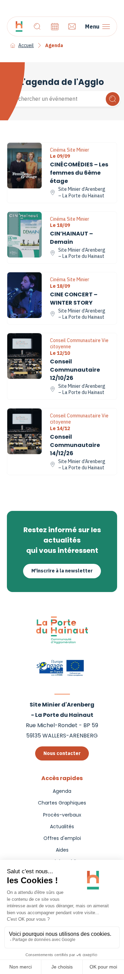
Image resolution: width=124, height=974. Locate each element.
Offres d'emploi (62, 838)
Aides (62, 849)
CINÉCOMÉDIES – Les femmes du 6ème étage (79, 173)
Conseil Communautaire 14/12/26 (75, 445)
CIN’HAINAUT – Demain (71, 238)
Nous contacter (62, 753)
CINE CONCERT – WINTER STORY (73, 299)
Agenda (62, 791)
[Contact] (72, 26)
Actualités (62, 826)
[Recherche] (37, 26)
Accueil (26, 45)
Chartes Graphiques (62, 802)
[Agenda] (55, 26)
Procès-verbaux (62, 814)
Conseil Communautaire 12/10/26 (75, 370)
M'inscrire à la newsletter (62, 571)
